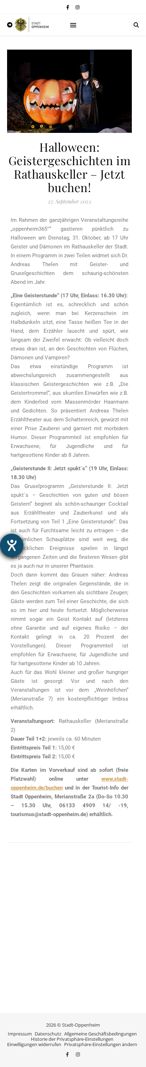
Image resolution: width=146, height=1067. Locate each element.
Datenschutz (48, 1034)
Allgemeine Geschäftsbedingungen (100, 1034)
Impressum (20, 1034)
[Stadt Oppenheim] (32, 25)
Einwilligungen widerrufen (34, 1044)
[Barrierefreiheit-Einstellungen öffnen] (11, 545)
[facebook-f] (68, 7)
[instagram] (77, 7)
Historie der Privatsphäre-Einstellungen (72, 1039)
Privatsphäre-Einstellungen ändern (100, 1044)
